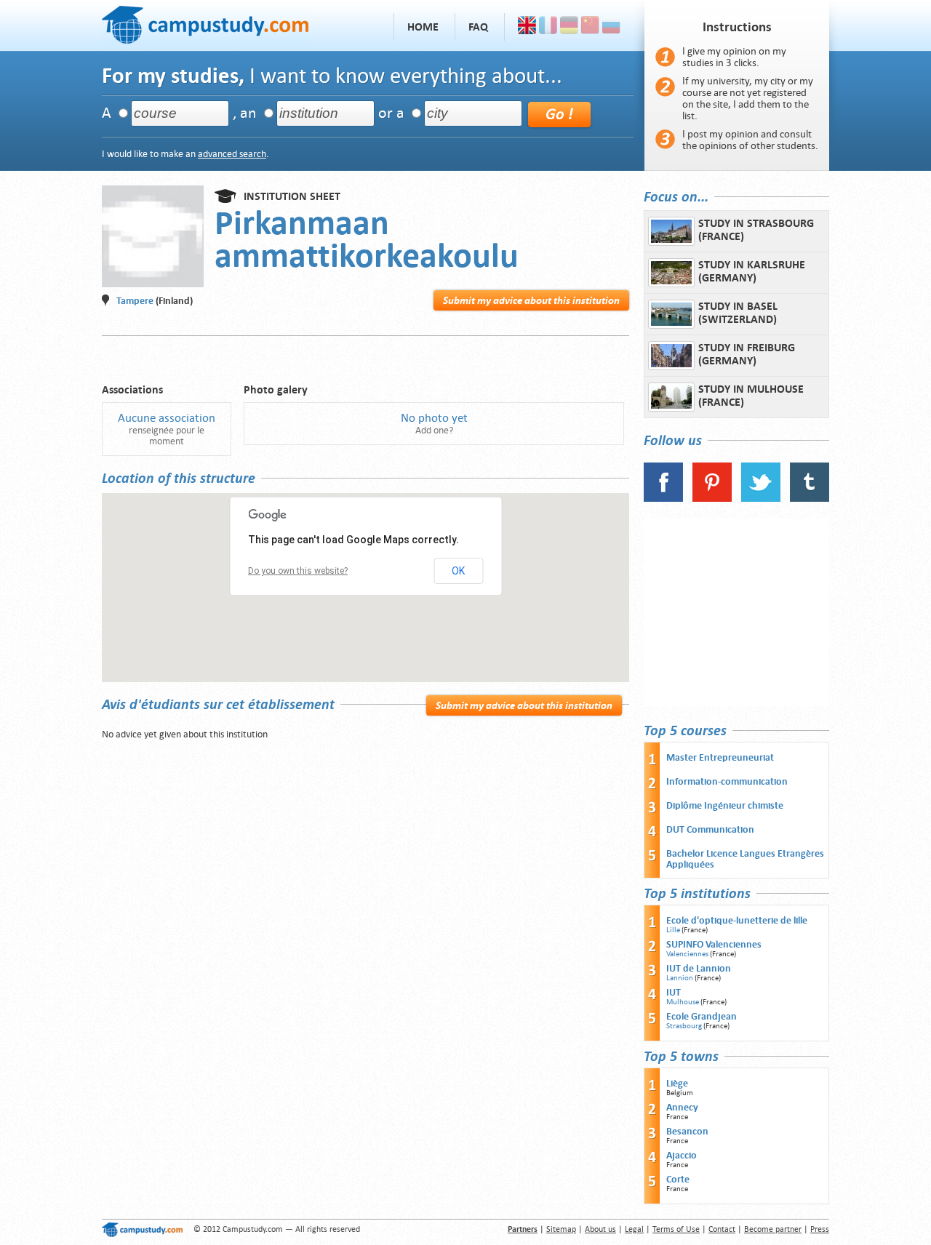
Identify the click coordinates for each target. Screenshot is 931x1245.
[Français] (548, 26)
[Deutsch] (569, 26)
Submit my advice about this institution (531, 300)
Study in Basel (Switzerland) (738, 313)
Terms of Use (676, 1229)
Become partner (773, 1229)
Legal (634, 1229)
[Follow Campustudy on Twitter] (760, 498)
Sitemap (561, 1229)
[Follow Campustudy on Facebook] (663, 498)
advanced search (232, 153)
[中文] (590, 26)
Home (423, 26)
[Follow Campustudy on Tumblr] (809, 498)
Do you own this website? (298, 571)
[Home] (205, 23)
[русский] (611, 26)
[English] (527, 26)
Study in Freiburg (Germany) (746, 354)
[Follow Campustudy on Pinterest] (712, 498)
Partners (523, 1229)
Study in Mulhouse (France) (751, 396)
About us (600, 1229)
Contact (721, 1229)
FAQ (478, 26)
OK (458, 571)
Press (819, 1229)
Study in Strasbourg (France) (756, 230)
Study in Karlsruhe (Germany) (751, 271)
